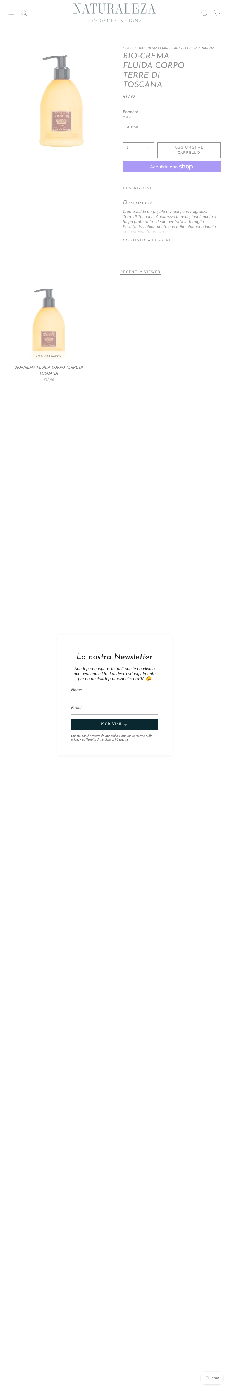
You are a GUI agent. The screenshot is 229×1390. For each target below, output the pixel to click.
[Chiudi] (163, 643)
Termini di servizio (98, 739)
